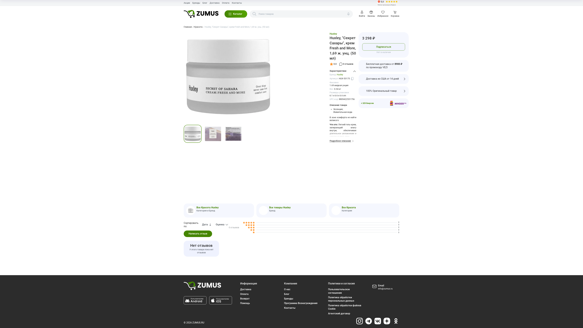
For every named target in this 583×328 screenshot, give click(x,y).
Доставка (215, 3)
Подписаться (383, 46)
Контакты (237, 3)
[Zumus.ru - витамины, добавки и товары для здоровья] (201, 14)
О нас (287, 289)
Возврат (245, 298)
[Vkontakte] (377, 321)
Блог (205, 3)
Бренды (196, 3)
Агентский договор (339, 313)
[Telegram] (368, 321)
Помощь (245, 303)
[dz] (387, 321)
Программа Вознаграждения (300, 303)
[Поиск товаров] (254, 14)
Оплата (225, 3)
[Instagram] (359, 321)
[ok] (396, 321)
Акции (187, 3)
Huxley (333, 33)
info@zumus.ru (385, 288)
